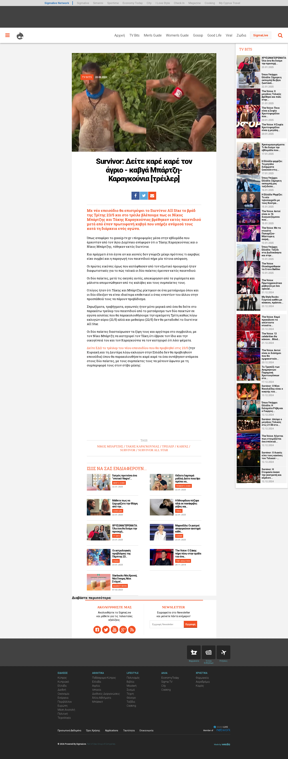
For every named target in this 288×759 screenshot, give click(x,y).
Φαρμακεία (202, 677)
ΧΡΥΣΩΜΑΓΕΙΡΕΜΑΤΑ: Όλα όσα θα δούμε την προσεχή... (124, 528)
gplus (123, 629)
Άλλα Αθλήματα (101, 697)
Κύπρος (62, 677)
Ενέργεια (63, 697)
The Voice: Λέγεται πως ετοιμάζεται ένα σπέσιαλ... (272, 439)
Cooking (210, 3)
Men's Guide (153, 35)
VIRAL (179, 511)
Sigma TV (166, 681)
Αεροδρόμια (203, 681)
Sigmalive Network (56, 3)
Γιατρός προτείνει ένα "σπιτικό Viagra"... (124, 477)
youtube (114, 629)
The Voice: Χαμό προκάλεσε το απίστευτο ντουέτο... (271, 321)
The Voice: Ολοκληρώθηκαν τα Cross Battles (271, 266)
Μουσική (131, 685)
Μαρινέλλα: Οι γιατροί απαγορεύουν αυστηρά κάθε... (187, 528)
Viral (229, 35)
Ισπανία (96, 689)
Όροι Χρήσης (93, 730)
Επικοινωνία (146, 730)
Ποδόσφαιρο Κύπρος (104, 677)
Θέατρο (131, 697)
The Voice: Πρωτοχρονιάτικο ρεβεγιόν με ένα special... (272, 284)
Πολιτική (63, 713)
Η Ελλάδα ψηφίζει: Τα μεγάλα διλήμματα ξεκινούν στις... (272, 165)
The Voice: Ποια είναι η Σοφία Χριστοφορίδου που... (271, 112)
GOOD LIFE (117, 511)
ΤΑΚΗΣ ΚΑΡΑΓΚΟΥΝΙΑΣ (142, 446)
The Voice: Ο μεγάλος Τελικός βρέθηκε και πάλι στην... (271, 95)
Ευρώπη (63, 705)
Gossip (198, 35)
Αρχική (119, 35)
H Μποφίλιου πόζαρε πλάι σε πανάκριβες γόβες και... (187, 503)
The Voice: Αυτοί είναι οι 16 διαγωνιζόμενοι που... (271, 215)
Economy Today (133, 3)
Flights (223, 652)
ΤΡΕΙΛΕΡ (168, 446)
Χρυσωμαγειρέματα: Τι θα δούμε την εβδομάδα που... (273, 147)
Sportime (113, 3)
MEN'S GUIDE (119, 483)
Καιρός (200, 685)
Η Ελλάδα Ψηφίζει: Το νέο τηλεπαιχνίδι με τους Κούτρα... (272, 198)
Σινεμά (131, 689)
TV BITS (116, 536)
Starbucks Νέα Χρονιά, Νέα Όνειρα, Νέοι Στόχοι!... (124, 578)
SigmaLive (260, 35)
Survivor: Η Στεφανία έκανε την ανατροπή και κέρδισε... (272, 473)
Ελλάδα (62, 685)
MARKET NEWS (120, 586)
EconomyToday (170, 677)
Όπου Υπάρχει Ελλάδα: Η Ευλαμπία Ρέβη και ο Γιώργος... (272, 406)
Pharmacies (194, 652)
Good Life (214, 35)
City (149, 3)
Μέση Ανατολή (66, 709)
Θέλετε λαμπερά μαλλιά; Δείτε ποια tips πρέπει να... (187, 478)
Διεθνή (62, 689)
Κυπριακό (63, 681)
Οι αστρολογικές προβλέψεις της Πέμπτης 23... (121, 553)
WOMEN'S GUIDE (183, 486)
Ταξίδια (131, 701)
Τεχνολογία (64, 717)
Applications (111, 730)
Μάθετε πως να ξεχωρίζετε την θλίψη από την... (125, 503)
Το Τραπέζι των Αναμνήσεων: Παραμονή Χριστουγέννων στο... (271, 373)
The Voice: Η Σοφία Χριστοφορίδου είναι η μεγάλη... (272, 127)
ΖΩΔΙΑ (116, 561)
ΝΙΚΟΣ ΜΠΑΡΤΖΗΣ (110, 446)
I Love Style (163, 3)
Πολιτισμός (133, 677)
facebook (97, 629)
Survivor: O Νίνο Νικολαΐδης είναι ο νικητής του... (272, 389)
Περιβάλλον (65, 701)
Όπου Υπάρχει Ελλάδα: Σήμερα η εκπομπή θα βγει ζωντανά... (272, 78)
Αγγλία (96, 685)
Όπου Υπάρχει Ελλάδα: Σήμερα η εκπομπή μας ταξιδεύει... (272, 182)
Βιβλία (130, 681)
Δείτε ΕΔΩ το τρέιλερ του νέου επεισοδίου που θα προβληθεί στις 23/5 (137, 348)
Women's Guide (177, 35)
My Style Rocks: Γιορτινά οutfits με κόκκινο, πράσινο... (272, 300)
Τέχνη (130, 693)
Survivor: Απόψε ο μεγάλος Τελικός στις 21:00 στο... (272, 422)
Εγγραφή (191, 624)
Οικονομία (63, 693)
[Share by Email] (152, 196)
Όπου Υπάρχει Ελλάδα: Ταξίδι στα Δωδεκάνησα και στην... (271, 251)
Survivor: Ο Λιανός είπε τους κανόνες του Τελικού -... (272, 455)
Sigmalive (83, 3)
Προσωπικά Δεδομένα (69, 730)
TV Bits (134, 35)
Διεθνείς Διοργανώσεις (106, 693)
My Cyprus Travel (229, 3)
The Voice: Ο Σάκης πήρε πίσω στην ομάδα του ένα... (188, 553)
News (209, 652)
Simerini (98, 3)
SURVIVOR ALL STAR (153, 450)
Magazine (194, 3)
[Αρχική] (20, 34)
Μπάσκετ (97, 701)
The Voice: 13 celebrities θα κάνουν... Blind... (271, 336)
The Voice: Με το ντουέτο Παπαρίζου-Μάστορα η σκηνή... (271, 234)
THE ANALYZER (183, 561)
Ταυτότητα (129, 730)
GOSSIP (179, 536)
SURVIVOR (127, 450)
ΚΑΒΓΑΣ (182, 446)
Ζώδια (241, 35)
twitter (106, 629)
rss (132, 629)
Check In (179, 3)
